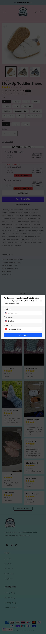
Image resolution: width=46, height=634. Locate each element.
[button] (23, 313)
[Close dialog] (43, 297)
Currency (9, 325)
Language (9, 317)
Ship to (8, 309)
